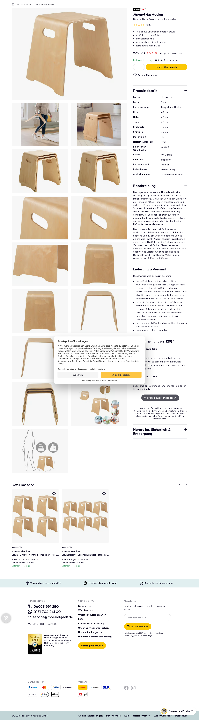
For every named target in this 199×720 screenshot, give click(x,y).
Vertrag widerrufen (92, 645)
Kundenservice (36, 600)
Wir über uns (85, 610)
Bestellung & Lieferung (91, 623)
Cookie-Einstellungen (90, 715)
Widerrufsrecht (163, 715)
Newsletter (84, 606)
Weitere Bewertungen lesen (160, 397)
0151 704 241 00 (47, 612)
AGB (126, 715)
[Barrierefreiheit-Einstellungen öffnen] (6, 618)
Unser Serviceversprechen (93, 627)
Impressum (181, 715)
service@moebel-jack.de (53, 617)
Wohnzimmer (32, 4)
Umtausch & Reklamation (92, 614)
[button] (180, 485)
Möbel (20, 4)
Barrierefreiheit (141, 715)
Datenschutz (113, 715)
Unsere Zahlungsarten (90, 632)
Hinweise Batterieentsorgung (95, 636)
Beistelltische (47, 4)
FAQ (80, 619)
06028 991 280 (46, 606)
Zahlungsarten (36, 681)
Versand (83, 681)
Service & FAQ (86, 600)
